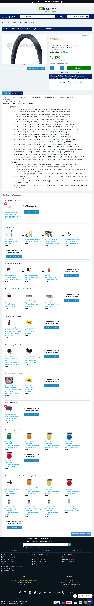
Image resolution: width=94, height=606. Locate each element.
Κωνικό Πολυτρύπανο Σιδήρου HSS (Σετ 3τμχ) (33, 240)
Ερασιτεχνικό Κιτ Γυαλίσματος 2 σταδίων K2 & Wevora (21, 289)
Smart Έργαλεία (9, 227)
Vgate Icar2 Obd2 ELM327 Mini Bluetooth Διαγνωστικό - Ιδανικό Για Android (12, 417)
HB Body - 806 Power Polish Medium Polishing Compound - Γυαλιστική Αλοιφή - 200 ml (33, 510)
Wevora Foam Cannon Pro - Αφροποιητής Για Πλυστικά (32, 277)
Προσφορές (37, 566)
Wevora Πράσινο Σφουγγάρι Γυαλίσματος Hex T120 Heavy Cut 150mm (12, 444)
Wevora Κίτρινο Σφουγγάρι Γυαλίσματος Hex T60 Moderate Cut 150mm (52, 444)
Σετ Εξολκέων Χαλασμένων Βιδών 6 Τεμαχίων (12, 241)
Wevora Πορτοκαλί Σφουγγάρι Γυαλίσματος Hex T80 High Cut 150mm (32, 444)
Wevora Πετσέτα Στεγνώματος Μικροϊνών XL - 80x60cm (30, 330)
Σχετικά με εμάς (7, 554)
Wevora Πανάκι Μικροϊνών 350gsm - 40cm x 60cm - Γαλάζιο (72, 508)
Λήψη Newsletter (69, 561)
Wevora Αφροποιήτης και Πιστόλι (15, 263)
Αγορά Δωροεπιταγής (40, 561)
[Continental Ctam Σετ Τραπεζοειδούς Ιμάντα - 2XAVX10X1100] (24, 49)
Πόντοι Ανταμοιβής (7, 568)
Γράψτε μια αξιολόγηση (75, 82)
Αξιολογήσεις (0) (17, 93)
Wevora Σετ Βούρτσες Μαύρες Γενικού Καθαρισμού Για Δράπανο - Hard (32, 359)
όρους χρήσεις (53, 547)
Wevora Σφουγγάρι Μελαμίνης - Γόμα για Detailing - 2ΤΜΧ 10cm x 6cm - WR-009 (13, 215)
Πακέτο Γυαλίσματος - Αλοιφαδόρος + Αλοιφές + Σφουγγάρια (23, 476)
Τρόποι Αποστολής (8, 559)
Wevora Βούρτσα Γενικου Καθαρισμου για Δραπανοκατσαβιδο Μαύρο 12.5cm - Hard (12, 360)
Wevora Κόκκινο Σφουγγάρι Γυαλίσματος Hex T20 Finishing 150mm (12, 463)
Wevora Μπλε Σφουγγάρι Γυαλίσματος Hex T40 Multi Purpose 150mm (72, 444)
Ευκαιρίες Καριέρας (8, 571)
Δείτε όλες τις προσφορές (81, 534)
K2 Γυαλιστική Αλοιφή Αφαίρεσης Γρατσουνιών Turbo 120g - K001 (32, 303)
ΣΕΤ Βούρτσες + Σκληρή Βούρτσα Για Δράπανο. (19, 345)
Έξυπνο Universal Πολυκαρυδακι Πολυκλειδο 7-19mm (52, 241)
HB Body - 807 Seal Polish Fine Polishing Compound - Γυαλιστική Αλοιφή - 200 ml (52, 510)
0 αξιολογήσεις (62, 82)
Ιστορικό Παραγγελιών (70, 557)
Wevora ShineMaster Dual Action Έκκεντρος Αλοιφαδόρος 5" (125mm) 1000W (12, 490)
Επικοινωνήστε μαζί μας (10, 557)
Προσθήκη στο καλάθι (31, 212)
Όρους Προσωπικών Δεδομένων (12, 566)
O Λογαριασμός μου (70, 554)
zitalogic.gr (21, 603)
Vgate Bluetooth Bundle (12, 403)
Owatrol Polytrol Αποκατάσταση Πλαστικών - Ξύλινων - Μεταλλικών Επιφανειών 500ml (13, 389)
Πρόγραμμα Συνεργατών (41, 564)
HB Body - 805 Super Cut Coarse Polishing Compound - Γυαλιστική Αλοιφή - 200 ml (13, 510)
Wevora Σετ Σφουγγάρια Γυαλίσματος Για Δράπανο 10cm (10, 303)
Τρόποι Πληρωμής (8, 561)
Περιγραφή (6, 93)
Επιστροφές (37, 557)
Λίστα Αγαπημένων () (70, 559)
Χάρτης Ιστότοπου (39, 559)
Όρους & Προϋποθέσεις (10, 564)
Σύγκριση (76, 72)
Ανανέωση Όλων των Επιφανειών (15, 374)
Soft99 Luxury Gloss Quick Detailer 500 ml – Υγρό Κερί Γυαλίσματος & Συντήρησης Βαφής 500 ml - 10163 (13, 331)
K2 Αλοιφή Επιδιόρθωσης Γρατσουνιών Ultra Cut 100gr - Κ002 (52, 303)
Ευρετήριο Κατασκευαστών (42, 554)
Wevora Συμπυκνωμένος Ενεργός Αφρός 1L (51, 277)
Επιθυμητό (66, 72)
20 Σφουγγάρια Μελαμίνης (13, 200)
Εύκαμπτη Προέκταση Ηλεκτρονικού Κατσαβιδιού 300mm (72, 241)
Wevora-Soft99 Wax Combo (13, 316)
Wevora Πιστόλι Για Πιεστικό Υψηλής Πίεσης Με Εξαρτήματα (13, 277)
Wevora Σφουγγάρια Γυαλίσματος (15, 430)
